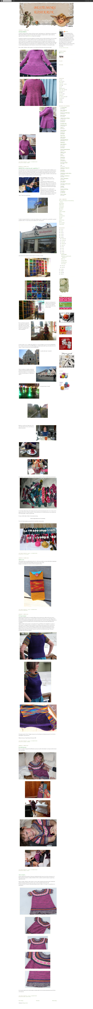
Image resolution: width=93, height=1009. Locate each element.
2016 (61, 230)
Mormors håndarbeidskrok (65, 149)
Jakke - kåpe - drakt (62, 89)
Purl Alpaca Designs (64, 162)
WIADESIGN (62, 191)
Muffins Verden (63, 152)
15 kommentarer (34, 553)
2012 (61, 237)
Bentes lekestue (63, 115)
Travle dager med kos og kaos (65, 183)
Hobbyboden (62, 142)
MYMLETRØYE (23, 32)
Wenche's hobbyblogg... (64, 189)
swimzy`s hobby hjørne (64, 178)
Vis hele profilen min (63, 47)
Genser (24, 162)
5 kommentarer (34, 609)
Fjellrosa (62, 127)
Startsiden (37, 1000)
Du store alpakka (62, 222)
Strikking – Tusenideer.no (64, 175)
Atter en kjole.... (22, 875)
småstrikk (25, 610)
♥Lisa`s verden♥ (63, 194)
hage (60, 86)
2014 (61, 234)
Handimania (62, 132)
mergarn (60, 218)
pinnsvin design (61, 220)
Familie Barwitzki (63, 125)
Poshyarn (60, 210)
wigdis (66, 31)
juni (62, 248)
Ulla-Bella (62, 186)
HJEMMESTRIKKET (64, 139)
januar (62, 267)
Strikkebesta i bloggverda (64, 167)
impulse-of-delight (62, 211)
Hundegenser (61, 88)
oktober (62, 242)
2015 (61, 232)
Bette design (61, 208)
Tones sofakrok (63, 181)
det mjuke (60, 217)
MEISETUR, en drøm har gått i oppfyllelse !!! (29, 168)
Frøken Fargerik (63, 130)
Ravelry (60, 221)
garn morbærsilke (62, 215)
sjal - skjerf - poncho (62, 96)
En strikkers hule (63, 123)
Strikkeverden (61, 204)
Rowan (60, 213)
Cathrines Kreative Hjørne (65, 118)
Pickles (61, 154)
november (63, 240)
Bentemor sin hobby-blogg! (65, 112)
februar (62, 265)
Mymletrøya (30, 36)
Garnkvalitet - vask (62, 84)
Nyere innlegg (21, 1000)
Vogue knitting (61, 224)
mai (62, 249)
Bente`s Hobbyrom (63, 110)
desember (63, 238)
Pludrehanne (62, 160)
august (62, 245)
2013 (61, 235)
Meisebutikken (61, 203)
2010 (61, 270)
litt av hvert (26, 554)
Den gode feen (62, 120)
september (63, 243)
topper (28, 741)
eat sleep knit (61, 207)
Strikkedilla (62, 170)
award (60, 79)
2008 (61, 274)
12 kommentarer (34, 869)
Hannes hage (62, 135)
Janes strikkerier (63, 144)
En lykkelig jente (22, 747)
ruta (61, 165)
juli (62, 246)
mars (62, 253)
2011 (61, 269)
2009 (61, 272)
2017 (61, 229)
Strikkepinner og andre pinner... (66, 173)
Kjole (28, 870)
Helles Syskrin (63, 137)
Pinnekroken (62, 157)
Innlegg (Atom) (25, 1002)
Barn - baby (25, 996)
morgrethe (60, 214)
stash (60, 99)
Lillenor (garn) (61, 206)
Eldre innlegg (54, 1000)
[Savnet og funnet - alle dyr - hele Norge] (61, 52)
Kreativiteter (62, 146)
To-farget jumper (22, 616)
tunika (28, 162)
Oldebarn (60, 95)
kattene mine (61, 91)
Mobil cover (21, 559)
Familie (24, 870)
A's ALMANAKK (63, 107)
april (62, 251)
